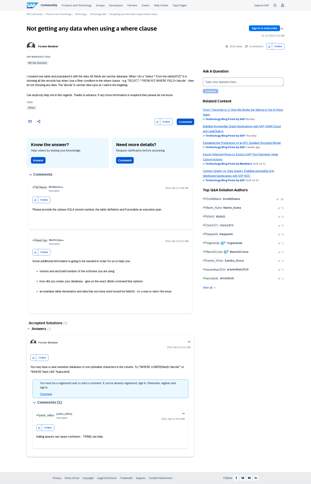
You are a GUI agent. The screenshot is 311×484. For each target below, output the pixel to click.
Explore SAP (261, 5)
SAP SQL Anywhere (37, 63)
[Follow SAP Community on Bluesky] (242, 477)
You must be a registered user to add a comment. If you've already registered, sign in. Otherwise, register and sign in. (108, 385)
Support (141, 478)
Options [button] (282, 28)
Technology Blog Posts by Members (228, 163)
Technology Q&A (98, 14)
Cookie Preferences (160, 478)
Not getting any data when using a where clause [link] (133, 14)
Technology (80, 14)
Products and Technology (77, 5)
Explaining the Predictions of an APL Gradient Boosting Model (242, 142)
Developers (116, 5)
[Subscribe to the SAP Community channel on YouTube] (249, 477)
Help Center (161, 5)
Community (49, 5)
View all (208, 287)
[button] (269, 46)
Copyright (88, 478)
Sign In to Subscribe (264, 28)
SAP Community (34, 14)
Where (31, 108)
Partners (132, 5)
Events (146, 5)
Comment (185, 121)
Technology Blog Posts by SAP (225, 119)
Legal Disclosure (107, 478)
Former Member (48, 46)
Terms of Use (71, 478)
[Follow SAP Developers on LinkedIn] (255, 477)
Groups (100, 5)
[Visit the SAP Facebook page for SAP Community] (236, 477)
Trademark (126, 478)
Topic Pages (180, 5)
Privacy (57, 478)
